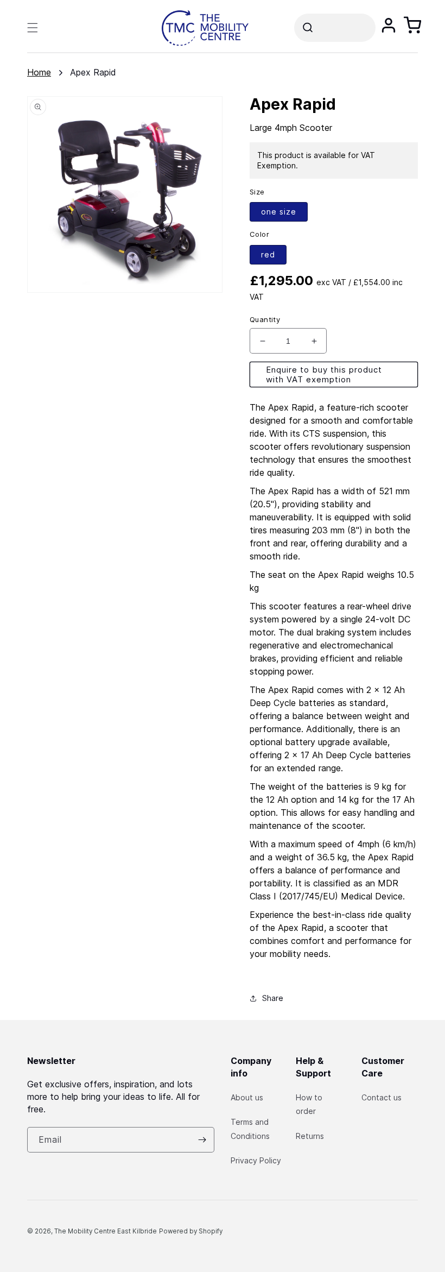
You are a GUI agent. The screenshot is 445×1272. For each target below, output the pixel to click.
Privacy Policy (256, 1160)
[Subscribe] (202, 1140)
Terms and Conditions (250, 1128)
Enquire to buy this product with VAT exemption (324, 374)
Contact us (381, 1097)
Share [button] (272, 998)
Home (39, 72)
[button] (32, 28)
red (268, 254)
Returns (310, 1136)
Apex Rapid (93, 72)
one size (278, 211)
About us (247, 1097)
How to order (309, 1104)
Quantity (265, 319)
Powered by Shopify (191, 1231)
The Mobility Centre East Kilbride (105, 1231)
